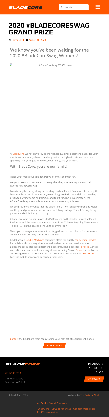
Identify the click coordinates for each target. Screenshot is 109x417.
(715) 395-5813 (13, 373)
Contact (14, 338)
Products (95, 363)
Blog (99, 372)
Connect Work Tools (84, 408)
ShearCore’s (89, 253)
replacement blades (85, 240)
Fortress (84, 246)
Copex (79, 250)
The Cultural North (90, 395)
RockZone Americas (47, 412)
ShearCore (43, 408)
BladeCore (18, 153)
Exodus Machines (35, 240)
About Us (96, 368)
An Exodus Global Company (52, 403)
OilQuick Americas (61, 408)
